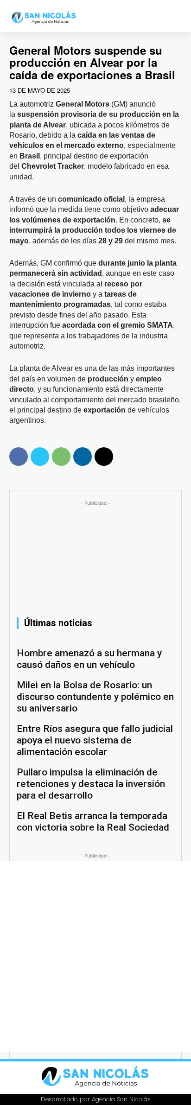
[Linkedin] (82, 456)
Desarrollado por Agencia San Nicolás (96, 1099)
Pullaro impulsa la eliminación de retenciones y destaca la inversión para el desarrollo (91, 784)
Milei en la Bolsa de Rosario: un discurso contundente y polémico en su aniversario (95, 697)
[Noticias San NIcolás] (46, 17)
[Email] (104, 456)
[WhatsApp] (61, 456)
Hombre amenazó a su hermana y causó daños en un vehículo (89, 659)
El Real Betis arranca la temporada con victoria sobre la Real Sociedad (93, 821)
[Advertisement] (95, 956)
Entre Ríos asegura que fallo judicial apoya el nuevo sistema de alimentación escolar (95, 740)
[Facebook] (18, 456)
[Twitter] (40, 456)
